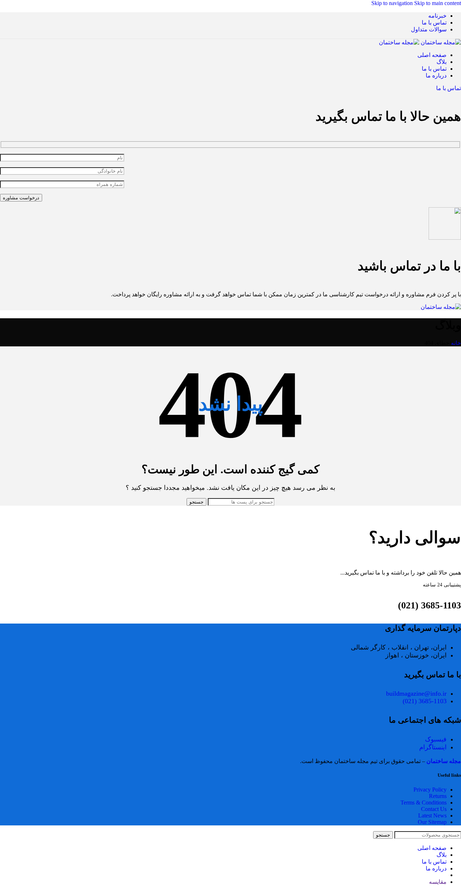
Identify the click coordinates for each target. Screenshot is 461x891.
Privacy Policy (430, 789)
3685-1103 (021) (425, 701)
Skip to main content (437, 3)
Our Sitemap (432, 822)
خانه (456, 343)
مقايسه (438, 882)
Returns (438, 796)
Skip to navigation (392, 3)
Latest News (432, 815)
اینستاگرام (433, 747)
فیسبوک (436, 739)
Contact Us (434, 809)
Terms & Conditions (423, 802)
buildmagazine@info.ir (416, 693)
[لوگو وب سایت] (440, 42)
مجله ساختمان (443, 761)
